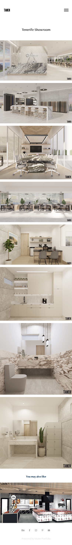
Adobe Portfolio (42, 538)
